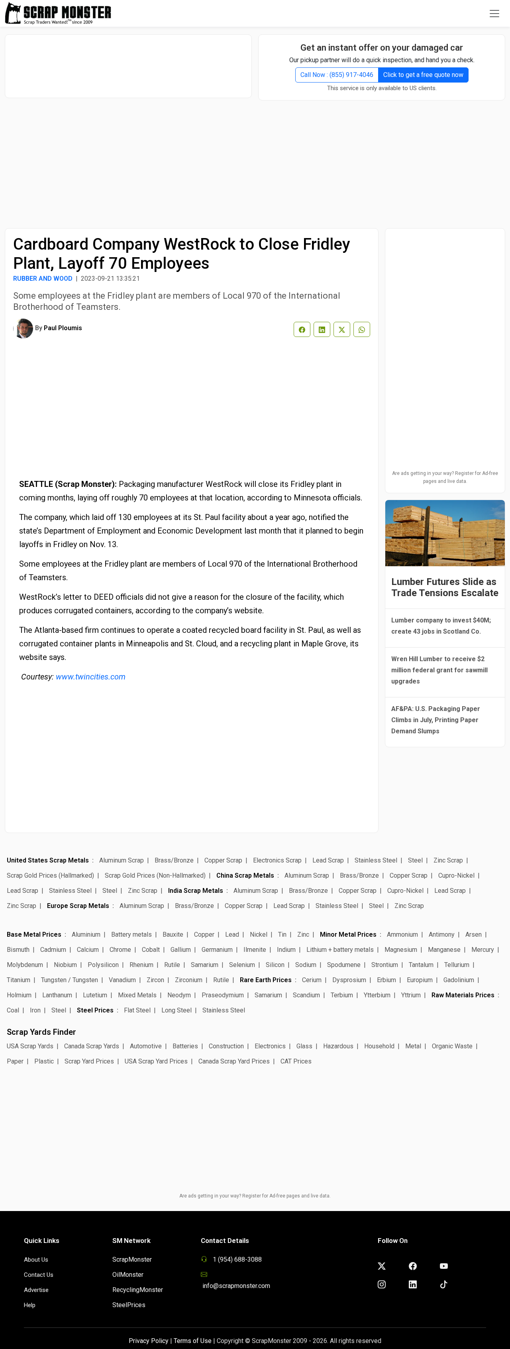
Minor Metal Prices (348, 934)
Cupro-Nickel (456, 875)
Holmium (19, 995)
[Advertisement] (128, 62)
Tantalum (421, 965)
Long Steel (176, 1010)
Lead (232, 934)
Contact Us (38, 1274)
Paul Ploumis (63, 328)
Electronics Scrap (277, 860)
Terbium (342, 995)
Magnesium (400, 949)
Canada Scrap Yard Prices (234, 1061)
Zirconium (188, 980)
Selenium (242, 965)
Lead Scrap (328, 860)
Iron (35, 1010)
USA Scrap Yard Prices (156, 1061)
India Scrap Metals (195, 890)
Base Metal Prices (34, 934)
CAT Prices (296, 1061)
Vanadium (122, 980)
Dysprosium (349, 980)
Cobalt (151, 949)
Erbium (386, 980)
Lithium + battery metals (340, 949)
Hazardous (338, 1046)
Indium (286, 949)
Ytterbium (377, 995)
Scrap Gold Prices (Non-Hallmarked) (155, 875)
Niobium (65, 965)
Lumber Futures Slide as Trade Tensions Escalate (444, 587)
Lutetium (95, 995)
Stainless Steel (376, 860)
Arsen (473, 934)
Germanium (217, 949)
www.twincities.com (91, 676)
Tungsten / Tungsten (69, 980)
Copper (204, 934)
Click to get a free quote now (423, 75)
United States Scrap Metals (48, 860)
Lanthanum (57, 995)
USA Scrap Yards (30, 1046)
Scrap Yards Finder (41, 1032)
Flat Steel (137, 1010)
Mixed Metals (137, 995)
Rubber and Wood (43, 278)
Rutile (172, 965)
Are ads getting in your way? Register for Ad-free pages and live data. (445, 477)
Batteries (185, 1046)
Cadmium (53, 949)
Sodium (305, 965)
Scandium (306, 995)
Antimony (442, 934)
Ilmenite (254, 949)
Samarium (204, 965)
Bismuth (18, 949)
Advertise (36, 1290)
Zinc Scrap (448, 860)
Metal (413, 1046)
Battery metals (131, 934)
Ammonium (402, 934)
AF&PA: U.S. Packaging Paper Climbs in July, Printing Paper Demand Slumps (435, 720)
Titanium (18, 980)
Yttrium (411, 995)
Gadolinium (458, 980)
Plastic (44, 1061)
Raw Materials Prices (463, 995)
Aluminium (86, 934)
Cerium (312, 980)
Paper (15, 1061)
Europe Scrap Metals (78, 906)
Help (29, 1305)
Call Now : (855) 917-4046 (336, 75)
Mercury (482, 949)
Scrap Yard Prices (89, 1061)
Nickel (258, 934)
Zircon (155, 980)
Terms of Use (193, 1341)
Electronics (270, 1046)
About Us (36, 1259)
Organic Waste (452, 1046)
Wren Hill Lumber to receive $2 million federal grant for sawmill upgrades (439, 670)
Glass (304, 1046)
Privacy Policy (149, 1341)
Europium (420, 980)
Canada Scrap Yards (91, 1046)
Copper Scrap (223, 860)
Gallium (181, 949)
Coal (13, 1010)
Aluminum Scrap (121, 860)
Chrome (120, 949)
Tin (282, 934)
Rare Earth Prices (266, 980)
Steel (415, 860)
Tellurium (456, 965)
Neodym (179, 995)
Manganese (444, 949)
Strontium (384, 965)
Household (379, 1046)
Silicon (275, 965)
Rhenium (141, 965)
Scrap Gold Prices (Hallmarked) (50, 875)
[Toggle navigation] (494, 13)
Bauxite (173, 934)
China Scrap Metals (245, 875)
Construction (226, 1046)
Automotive (146, 1046)
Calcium (88, 949)
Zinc (303, 934)
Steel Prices (95, 1010)
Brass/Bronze (174, 860)
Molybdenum (25, 965)
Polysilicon (103, 965)
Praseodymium (223, 995)
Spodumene (344, 965)
